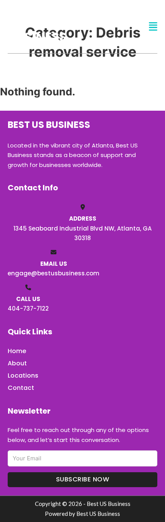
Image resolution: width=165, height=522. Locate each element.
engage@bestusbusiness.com (53, 273)
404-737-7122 (28, 308)
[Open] (153, 26)
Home (17, 351)
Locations (23, 375)
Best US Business (37, 26)
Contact (21, 387)
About (17, 363)
